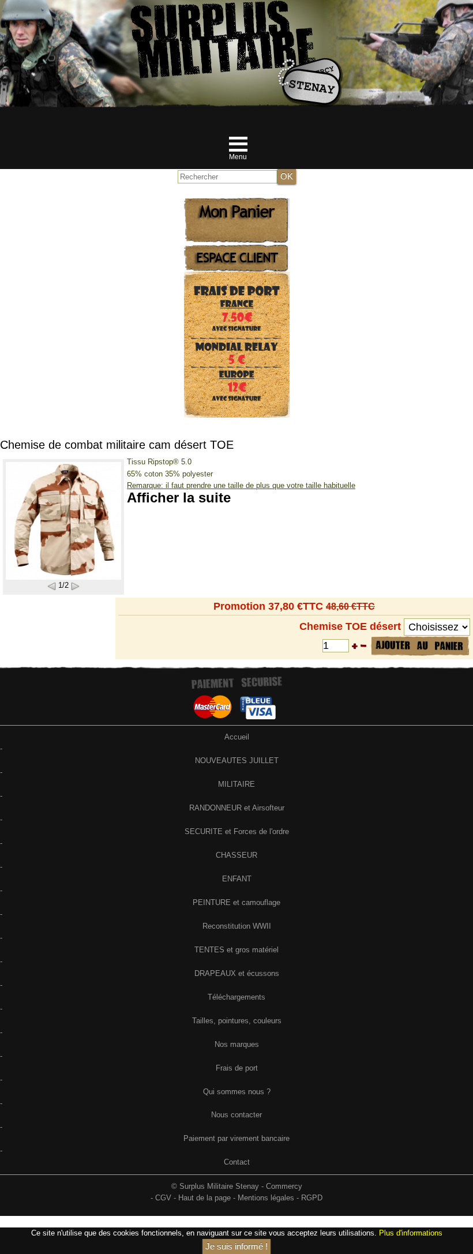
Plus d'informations (410, 1233)
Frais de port (237, 1068)
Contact (237, 1162)
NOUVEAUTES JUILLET (237, 760)
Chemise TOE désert (350, 626)
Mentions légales (266, 1197)
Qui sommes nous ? (237, 1091)
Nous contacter (236, 1114)
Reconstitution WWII (236, 926)
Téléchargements (236, 997)
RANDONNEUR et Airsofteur (236, 808)
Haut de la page (204, 1197)
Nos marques (237, 1044)
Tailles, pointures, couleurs (236, 1020)
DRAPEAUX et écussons (236, 973)
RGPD (311, 1197)
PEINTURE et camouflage (236, 902)
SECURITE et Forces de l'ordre (237, 831)
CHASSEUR (236, 855)
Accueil (236, 737)
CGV (163, 1197)
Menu (238, 157)
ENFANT (236, 878)
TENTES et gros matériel (236, 949)
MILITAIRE (236, 784)
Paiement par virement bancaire (236, 1138)
